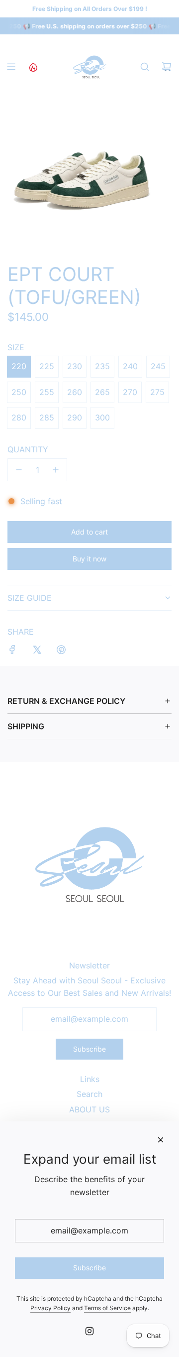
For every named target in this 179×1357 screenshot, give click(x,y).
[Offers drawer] (33, 67)
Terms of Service (107, 1308)
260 (74, 392)
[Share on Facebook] (12, 652)
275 (157, 392)
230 (74, 366)
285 (46, 417)
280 (18, 417)
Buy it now (89, 558)
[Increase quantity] (56, 470)
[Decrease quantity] (19, 470)
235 (102, 366)
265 (102, 392)
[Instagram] (89, 1331)
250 (18, 392)
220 (18, 366)
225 (46, 366)
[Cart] (167, 67)
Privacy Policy (50, 1308)
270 (130, 392)
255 (46, 392)
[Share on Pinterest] (61, 652)
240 (130, 366)
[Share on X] (37, 652)
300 (102, 417)
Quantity (27, 449)
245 (158, 366)
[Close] (161, 1140)
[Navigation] (11, 67)
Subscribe (89, 1049)
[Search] (145, 67)
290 (74, 417)
